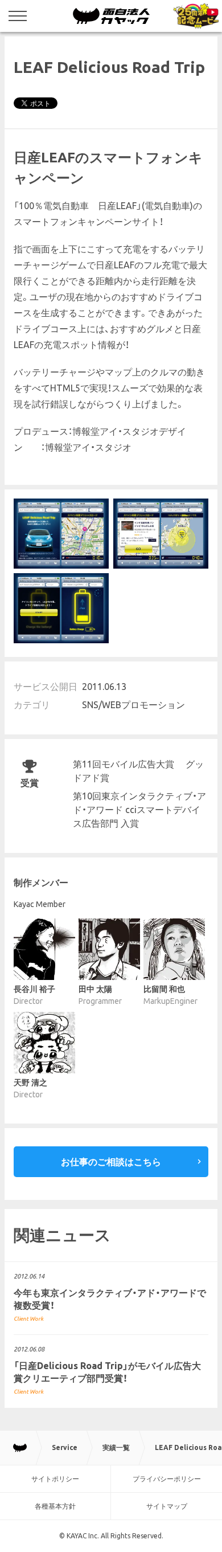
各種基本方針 (55, 1506)
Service (64, 1447)
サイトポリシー (55, 1478)
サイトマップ (166, 1506)
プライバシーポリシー (167, 1478)
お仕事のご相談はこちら (111, 1162)
